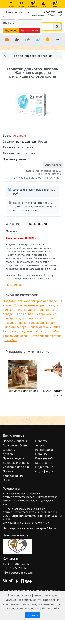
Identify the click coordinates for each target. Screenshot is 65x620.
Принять (33, 615)
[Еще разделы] (58, 39)
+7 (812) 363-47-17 (16, 564)
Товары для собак (16, 336)
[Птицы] (47, 39)
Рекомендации (36, 223)
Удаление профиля (16, 467)
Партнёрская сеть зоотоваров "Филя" (30, 528)
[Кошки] (7, 39)
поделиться (54, 164)
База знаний (44, 458)
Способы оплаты (15, 441)
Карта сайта (44, 462)
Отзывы (11, 231)
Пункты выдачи (14, 458)
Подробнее (14, 284)
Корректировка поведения (33, 56)
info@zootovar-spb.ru (18, 572)
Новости (41, 441)
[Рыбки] (37, 39)
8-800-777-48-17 (14, 568)
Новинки (41, 454)
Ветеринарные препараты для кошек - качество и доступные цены (29, 318)
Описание (13, 223)
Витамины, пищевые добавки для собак (31, 331)
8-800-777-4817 (52, 12)
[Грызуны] (27, 39)
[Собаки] (17, 39)
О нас (7, 480)
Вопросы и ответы (16, 462)
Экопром (19, 135)
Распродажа (44, 449)
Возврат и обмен (15, 445)
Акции (39, 445)
